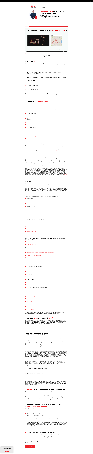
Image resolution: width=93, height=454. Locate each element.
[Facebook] (44, 56)
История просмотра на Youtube (31, 306)
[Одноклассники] (47, 56)
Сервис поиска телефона (30, 309)
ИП (45, 235)
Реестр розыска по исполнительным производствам (34, 255)
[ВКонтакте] (45, 56)
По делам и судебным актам (31, 241)
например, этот (60, 130)
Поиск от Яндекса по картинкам (31, 138)
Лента (65, 174)
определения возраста (55, 150)
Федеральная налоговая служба (31, 231)
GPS (64, 108)
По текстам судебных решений (31, 244)
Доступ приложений (30, 304)
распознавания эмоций (48, 150)
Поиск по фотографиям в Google (31, 136)
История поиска (29, 301)
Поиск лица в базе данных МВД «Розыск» (33, 249)
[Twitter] (48, 56)
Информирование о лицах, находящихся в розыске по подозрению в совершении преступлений (40, 252)
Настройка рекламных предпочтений (32, 296)
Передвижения (29, 298)
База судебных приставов (30, 228)
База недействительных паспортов (32, 226)
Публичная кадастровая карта (31, 257)
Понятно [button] (7, 451)
